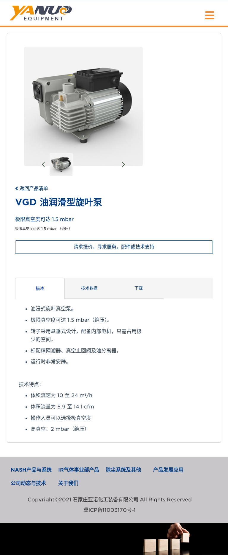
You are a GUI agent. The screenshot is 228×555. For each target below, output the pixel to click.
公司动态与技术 (28, 483)
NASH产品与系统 (31, 470)
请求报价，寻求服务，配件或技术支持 (114, 247)
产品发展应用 (168, 470)
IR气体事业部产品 (78, 470)
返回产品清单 (34, 188)
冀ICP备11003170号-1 (109, 510)
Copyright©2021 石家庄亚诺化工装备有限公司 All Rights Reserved (110, 500)
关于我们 (68, 483)
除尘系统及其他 (123, 470)
